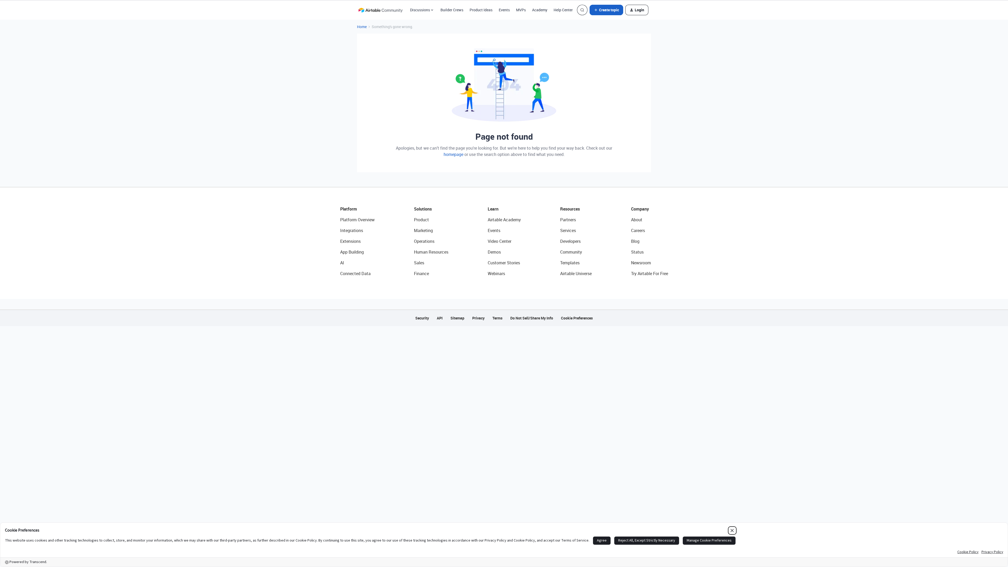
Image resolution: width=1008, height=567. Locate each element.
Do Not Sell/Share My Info (531, 318)
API (440, 318)
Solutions (423, 209)
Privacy (478, 318)
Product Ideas (481, 9)
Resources (570, 209)
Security (422, 318)
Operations (424, 241)
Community (571, 252)
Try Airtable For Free (649, 273)
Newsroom (641, 263)
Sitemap (457, 318)
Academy (539, 9)
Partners (568, 220)
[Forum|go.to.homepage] (380, 10)
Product (421, 220)
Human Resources (431, 252)
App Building (352, 252)
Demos (494, 252)
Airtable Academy (504, 220)
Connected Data (355, 273)
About (636, 220)
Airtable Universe (576, 273)
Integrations (351, 230)
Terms (497, 318)
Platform (348, 209)
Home (362, 26)
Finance (421, 273)
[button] (606, 10)
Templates (570, 263)
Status (637, 252)
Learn (493, 209)
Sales (419, 263)
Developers (570, 241)
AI (342, 263)
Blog (635, 241)
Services (568, 230)
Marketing (423, 230)
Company (640, 209)
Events (504, 9)
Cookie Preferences (577, 318)
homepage (453, 154)
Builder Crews (451, 9)
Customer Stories (504, 263)
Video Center (499, 241)
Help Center (563, 9)
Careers (638, 230)
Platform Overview (357, 220)
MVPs (521, 9)
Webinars (496, 273)
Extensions (350, 241)
